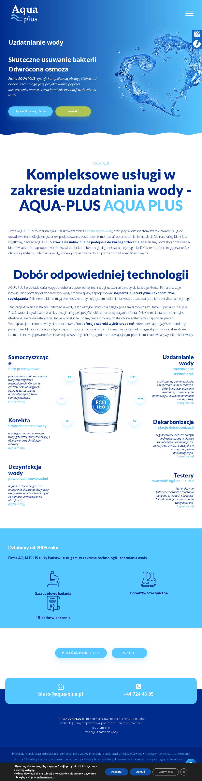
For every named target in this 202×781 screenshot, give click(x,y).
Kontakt (73, 111)
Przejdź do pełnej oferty (81, 653)
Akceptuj (116, 772)
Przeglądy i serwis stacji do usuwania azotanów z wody (118, 759)
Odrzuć (140, 772)
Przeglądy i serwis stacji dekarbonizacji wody (53, 759)
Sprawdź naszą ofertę (30, 111)
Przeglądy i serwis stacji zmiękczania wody (115, 754)
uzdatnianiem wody (98, 231)
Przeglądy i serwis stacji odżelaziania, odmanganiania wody (49, 754)
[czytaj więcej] (16, 401)
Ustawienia (165, 772)
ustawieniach (45, 777)
